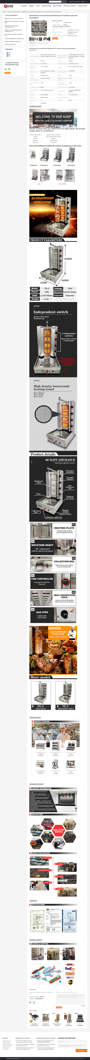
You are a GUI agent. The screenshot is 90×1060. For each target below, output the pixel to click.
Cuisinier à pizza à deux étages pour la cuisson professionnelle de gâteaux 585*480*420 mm (46, 1048)
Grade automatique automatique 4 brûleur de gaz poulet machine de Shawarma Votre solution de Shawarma (69, 1024)
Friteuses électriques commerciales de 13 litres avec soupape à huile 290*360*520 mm (25, 1048)
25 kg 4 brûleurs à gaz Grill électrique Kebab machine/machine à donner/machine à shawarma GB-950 (57, 1024)
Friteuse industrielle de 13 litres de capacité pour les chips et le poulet (24, 1041)
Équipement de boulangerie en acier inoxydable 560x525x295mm (45, 1041)
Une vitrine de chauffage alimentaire (13, 34)
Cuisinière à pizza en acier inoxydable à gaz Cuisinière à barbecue (46, 1045)
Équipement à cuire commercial (12, 18)
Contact (55, 38)
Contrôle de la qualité (69, 5)
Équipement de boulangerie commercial (14, 21)
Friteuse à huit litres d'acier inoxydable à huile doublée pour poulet (25, 1045)
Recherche (64, 1)
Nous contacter (82, 5)
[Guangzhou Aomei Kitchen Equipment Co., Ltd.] (8, 6)
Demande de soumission (74, 1)
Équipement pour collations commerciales (11, 26)
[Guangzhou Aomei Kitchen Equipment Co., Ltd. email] (6, 69)
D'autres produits (16, 11)
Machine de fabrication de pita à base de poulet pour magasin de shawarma (45, 1024)
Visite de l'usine (57, 5)
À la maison (24, 5)
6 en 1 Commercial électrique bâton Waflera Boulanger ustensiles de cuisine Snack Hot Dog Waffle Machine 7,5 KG (80, 1024)
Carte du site (6, 1049)
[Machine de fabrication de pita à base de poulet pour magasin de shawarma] (46, 1018)
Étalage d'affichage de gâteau (12, 41)
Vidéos (38, 5)
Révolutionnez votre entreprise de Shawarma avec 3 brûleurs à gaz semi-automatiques (39, 44)
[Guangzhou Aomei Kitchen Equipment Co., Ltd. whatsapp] (10, 69)
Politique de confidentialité (13, 1058)
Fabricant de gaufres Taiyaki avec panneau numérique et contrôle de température (34, 1024)
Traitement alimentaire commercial (13, 38)
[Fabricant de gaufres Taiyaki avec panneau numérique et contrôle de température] (34, 1018)
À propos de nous (46, 5)
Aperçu (4, 11)
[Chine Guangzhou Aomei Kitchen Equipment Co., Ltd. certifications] (8, 54)
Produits (31, 5)
